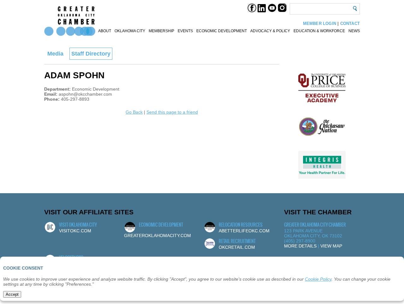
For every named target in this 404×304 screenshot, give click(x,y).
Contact (350, 23)
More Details (300, 245)
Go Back (134, 112)
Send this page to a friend (172, 112)
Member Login (319, 23)
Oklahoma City (130, 31)
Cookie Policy (318, 279)
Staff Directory (90, 54)
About (104, 31)
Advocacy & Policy (270, 31)
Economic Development (221, 31)
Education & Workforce (319, 31)
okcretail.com (237, 247)
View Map (331, 245)
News (354, 31)
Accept (12, 294)
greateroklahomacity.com (157, 235)
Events (185, 31)
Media (55, 54)
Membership (161, 31)
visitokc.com (75, 230)
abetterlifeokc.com (244, 230)
